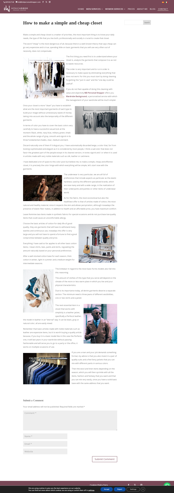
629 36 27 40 (9, 2)
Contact (163, 9)
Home (81, 9)
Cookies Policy (96, 485)
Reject (119, 489)
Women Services (114, 9)
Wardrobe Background (76, 96)
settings (91, 490)
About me (142, 9)
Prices (131, 9)
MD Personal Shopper (94, 93)
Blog (152, 9)
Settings (133, 489)
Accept (106, 489)
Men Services (93, 9)
